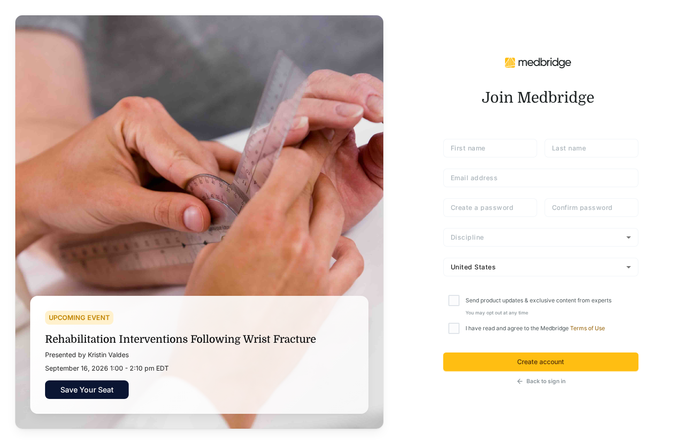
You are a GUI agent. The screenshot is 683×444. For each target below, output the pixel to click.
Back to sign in (545, 381)
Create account (540, 362)
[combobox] (541, 237)
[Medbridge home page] (538, 62)
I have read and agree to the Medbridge (535, 328)
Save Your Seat (86, 389)
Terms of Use (587, 328)
